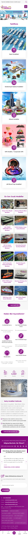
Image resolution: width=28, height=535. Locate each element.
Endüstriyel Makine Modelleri (14, 86)
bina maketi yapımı (19, 515)
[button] (2, 15)
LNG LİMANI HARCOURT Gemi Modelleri (7, 229)
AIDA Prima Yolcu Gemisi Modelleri (7, 298)
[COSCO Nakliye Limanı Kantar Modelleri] (20, 220)
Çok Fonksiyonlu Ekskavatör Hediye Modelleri (7, 264)
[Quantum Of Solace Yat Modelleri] (20, 274)
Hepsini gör (13, 305)
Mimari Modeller (14, 119)
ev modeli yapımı (17, 518)
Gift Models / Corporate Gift (14, 151)
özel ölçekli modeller (6, 513)
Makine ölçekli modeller (7, 518)
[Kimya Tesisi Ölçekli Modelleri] (7, 204)
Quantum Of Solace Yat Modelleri (21, 281)
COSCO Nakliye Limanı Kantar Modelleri (21, 228)
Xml (8, 528)
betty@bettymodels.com (11, 502)
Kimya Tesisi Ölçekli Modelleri (7, 211)
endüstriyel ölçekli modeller (18, 513)
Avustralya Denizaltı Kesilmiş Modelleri (21, 246)
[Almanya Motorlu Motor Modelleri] (20, 204)
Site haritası (3, 528)
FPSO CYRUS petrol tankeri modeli (7, 281)
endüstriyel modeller (14, 510)
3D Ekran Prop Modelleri (14, 184)
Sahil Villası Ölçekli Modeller (21, 298)
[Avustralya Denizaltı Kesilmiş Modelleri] (20, 238)
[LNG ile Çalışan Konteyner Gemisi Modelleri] (7, 238)
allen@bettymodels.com (11, 504)
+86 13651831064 (7, 497)
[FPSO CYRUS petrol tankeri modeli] (7, 274)
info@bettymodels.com (11, 500)
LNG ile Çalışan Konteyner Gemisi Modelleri (7, 247)
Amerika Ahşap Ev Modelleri (20, 263)
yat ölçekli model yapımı (20, 522)
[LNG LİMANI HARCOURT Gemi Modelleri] (7, 220)
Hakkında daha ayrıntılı (9, 431)
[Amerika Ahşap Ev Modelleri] (20, 256)
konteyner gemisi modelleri (8, 522)
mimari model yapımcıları (7, 515)
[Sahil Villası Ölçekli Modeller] (20, 290)
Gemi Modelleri (14, 54)
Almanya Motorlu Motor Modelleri (21, 211)
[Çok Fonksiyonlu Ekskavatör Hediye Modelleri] (7, 256)
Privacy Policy (14, 528)
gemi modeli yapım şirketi (7, 520)
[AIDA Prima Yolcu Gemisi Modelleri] (7, 290)
